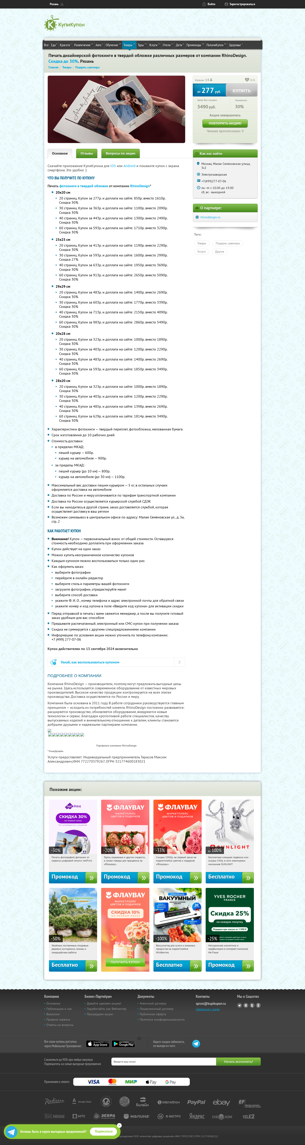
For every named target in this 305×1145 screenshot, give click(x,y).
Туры (142, 44)
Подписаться (104, 1131)
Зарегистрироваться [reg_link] (242, 4)
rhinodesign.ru (210, 217)
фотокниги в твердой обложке (83, 186)
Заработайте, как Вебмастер (106, 1009)
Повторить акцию (225, 123)
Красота (66, 44)
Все (46, 45)
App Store (97, 1043)
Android (129, 166)
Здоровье (236, 44)
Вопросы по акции (120, 153)
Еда (54, 44)
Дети (180, 44)
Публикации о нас (59, 1009)
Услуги (154, 44)
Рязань (54, 4)
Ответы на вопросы (59, 1025)
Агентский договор (153, 1003)
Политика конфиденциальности (162, 1019)
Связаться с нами (208, 1009)
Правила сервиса (58, 1019)
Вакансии (53, 1014)
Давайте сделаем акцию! (104, 1003)
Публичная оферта (153, 1014)
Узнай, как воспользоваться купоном (90, 662)
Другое (219, 251)
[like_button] (247, 80)
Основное (60, 153)
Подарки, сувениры (228, 243)
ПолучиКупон (216, 44)
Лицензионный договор (156, 1009)
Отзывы (87, 153)
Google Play (123, 1043)
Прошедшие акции (100, 1014)
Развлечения (83, 44)
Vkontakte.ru (245, 1005)
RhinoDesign (140, 186)
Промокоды (195, 44)
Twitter (252, 1005)
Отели (168, 44)
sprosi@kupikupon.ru (211, 1003)
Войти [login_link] (211, 4)
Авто (99, 44)
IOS (113, 166)
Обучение (113, 44)
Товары (129, 44)
